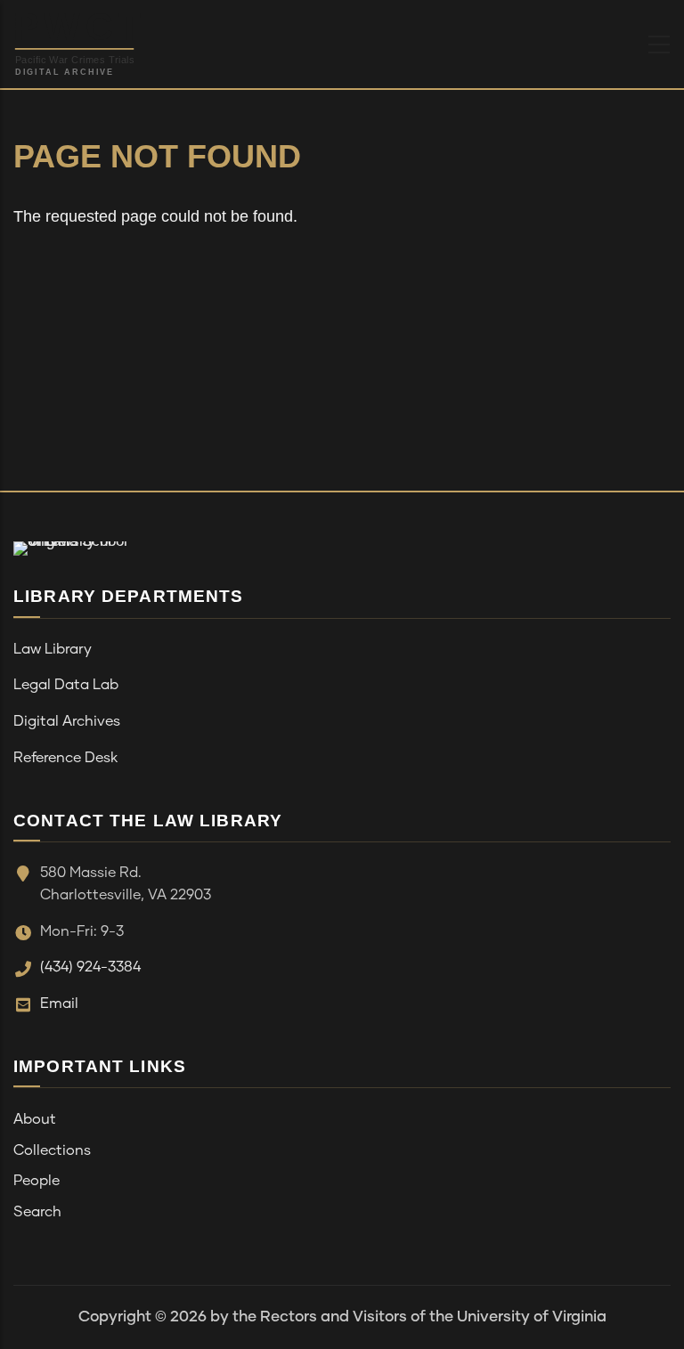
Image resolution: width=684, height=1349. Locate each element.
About (34, 1119)
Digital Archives (66, 721)
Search (37, 1212)
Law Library (52, 649)
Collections (52, 1150)
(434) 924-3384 (90, 967)
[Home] (119, 40)
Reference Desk (65, 758)
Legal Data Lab (65, 685)
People (36, 1181)
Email (59, 1003)
